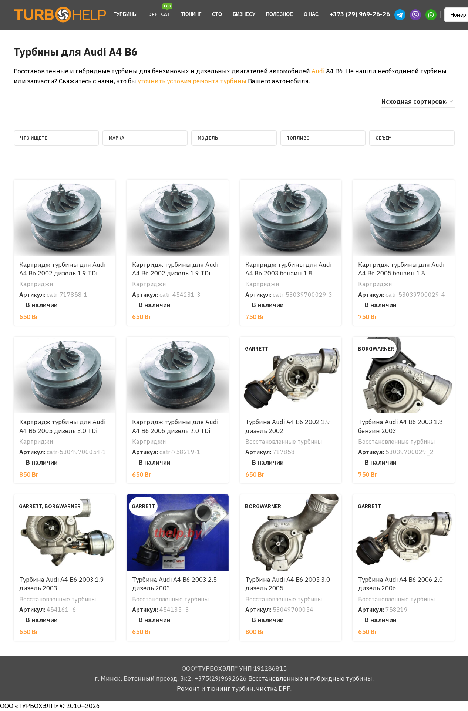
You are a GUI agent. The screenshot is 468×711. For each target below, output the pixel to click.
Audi (318, 71)
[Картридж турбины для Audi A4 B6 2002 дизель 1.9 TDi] (65, 218)
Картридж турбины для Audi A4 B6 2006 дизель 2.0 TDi (175, 426)
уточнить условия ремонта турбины (192, 81)
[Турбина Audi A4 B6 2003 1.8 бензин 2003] (404, 375)
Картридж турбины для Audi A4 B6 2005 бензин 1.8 (401, 269)
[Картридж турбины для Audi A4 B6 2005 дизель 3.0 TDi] (65, 375)
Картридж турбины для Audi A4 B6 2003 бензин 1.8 (288, 269)
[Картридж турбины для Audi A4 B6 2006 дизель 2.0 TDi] (178, 375)
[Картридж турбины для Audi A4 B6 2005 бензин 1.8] (404, 218)
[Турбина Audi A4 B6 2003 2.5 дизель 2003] (178, 532)
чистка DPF (273, 688)
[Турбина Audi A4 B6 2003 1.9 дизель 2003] (65, 532)
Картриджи (36, 284)
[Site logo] (60, 14)
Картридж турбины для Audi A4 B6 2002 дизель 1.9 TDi (62, 269)
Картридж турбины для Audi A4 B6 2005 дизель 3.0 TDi (62, 426)
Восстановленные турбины (283, 441)
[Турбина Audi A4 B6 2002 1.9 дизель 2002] (291, 375)
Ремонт (188, 688)
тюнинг (218, 688)
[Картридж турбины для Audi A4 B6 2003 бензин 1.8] (291, 218)
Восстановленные (275, 678)
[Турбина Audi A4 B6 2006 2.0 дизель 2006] (404, 532)
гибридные (327, 678)
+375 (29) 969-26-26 (360, 14)
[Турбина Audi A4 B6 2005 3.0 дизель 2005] (291, 532)
